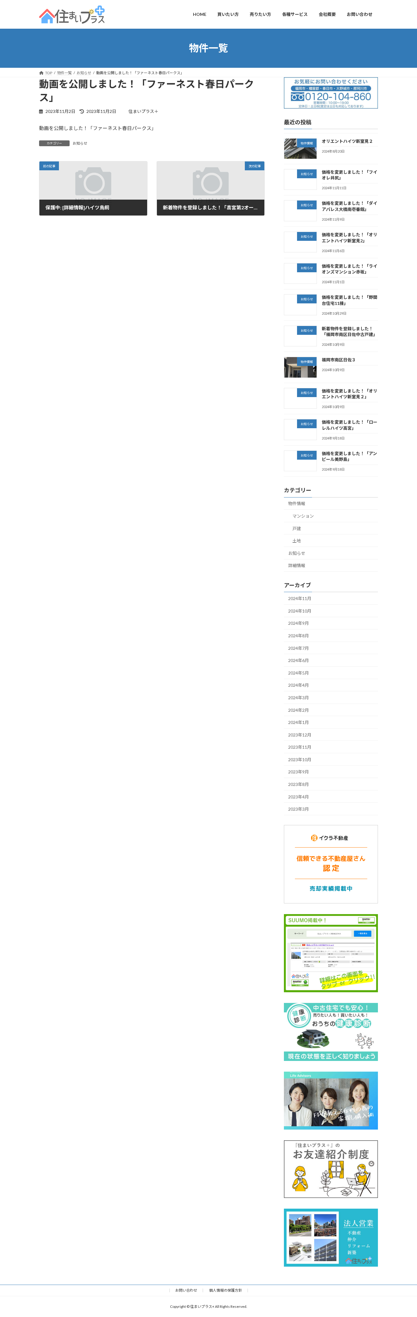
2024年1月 (298, 722)
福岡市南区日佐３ (339, 359)
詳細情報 (296, 565)
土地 (296, 540)
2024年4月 (298, 685)
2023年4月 (298, 796)
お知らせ (80, 143)
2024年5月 (298, 672)
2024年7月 (298, 647)
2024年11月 (299, 598)
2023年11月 (299, 747)
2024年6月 (298, 660)
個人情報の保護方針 (225, 1290)
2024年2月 (298, 709)
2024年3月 (298, 697)
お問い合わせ (186, 1290)
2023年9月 (298, 771)
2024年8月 (298, 635)
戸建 (296, 528)
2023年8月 (298, 784)
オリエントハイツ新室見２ (347, 140)
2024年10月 (299, 610)
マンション (303, 516)
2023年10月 (299, 759)
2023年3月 (298, 809)
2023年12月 (299, 734)
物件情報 (296, 503)
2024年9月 (298, 623)
